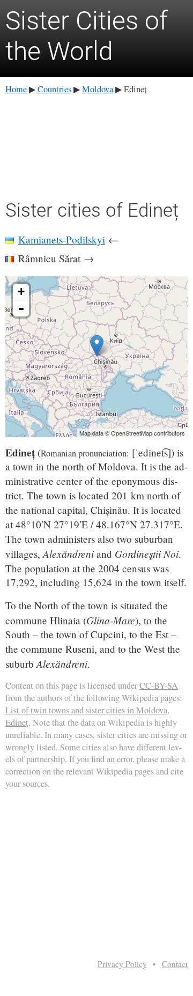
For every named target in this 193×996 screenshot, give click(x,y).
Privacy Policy (122, 963)
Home (16, 89)
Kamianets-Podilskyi (61, 239)
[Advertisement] (96, 145)
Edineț (16, 722)
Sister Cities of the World (86, 36)
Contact (175, 963)
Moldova (97, 89)
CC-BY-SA (158, 685)
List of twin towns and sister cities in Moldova (86, 710)
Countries (54, 89)
